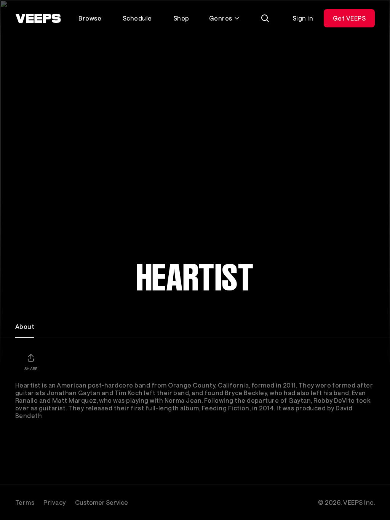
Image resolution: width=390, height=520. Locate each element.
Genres (220, 18)
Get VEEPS (349, 18)
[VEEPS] (38, 18)
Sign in (302, 18)
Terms (24, 502)
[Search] (265, 18)
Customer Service (101, 502)
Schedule (137, 18)
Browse (89, 18)
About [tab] (24, 326)
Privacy (54, 502)
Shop (181, 18)
